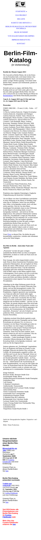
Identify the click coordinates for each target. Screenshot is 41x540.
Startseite (20, 11)
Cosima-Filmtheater (9, 461)
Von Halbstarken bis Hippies (21, 36)
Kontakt (21, 43)
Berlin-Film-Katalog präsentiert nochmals (21, 27)
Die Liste (21, 19)
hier (7, 471)
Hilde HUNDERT (21, 32)
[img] (20, 4)
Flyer (9, 234)
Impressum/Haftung (21, 40)
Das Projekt (21, 15)
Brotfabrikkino (8, 95)
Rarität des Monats (20, 23)
